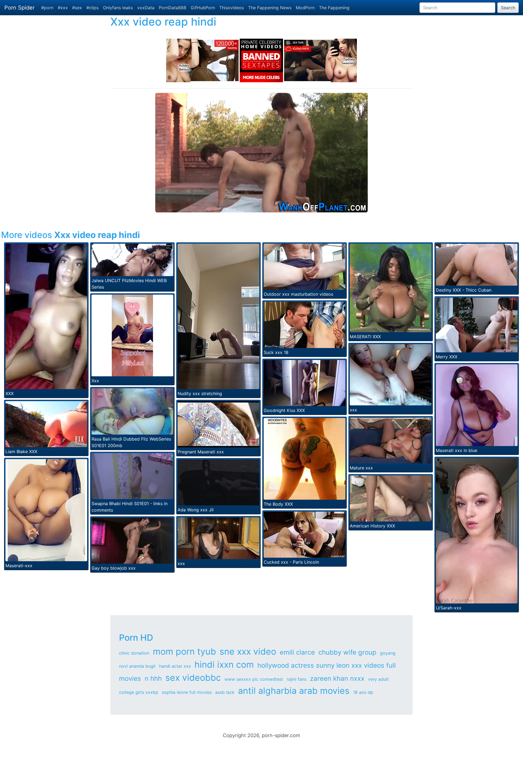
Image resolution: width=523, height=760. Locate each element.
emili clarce (297, 652)
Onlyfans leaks (118, 7)
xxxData (145, 7)
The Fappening (334, 7)
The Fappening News (269, 7)
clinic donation (134, 653)
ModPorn (305, 7)
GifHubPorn (203, 7)
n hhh (153, 678)
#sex (77, 7)
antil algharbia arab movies (293, 690)
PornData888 (172, 7)
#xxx (63, 7)
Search (508, 7)
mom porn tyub (184, 651)
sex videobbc (193, 677)
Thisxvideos (231, 7)
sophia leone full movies (187, 692)
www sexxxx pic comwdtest (253, 679)
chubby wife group (347, 652)
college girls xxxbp (138, 692)
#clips (92, 7)
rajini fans (296, 679)
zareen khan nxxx (337, 678)
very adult (378, 679)
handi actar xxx (175, 666)
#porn (47, 7)
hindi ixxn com (224, 664)
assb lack (225, 692)
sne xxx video (248, 651)
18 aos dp (363, 692)
